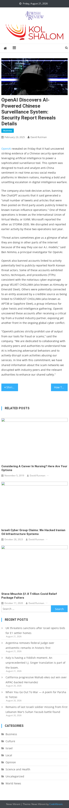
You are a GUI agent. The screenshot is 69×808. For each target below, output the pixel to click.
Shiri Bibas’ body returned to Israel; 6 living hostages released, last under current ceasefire (12, 387)
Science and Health (18, 769)
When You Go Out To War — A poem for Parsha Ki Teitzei (36, 694)
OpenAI (6, 148)
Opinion (11, 762)
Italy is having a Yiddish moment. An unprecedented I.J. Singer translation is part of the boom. (35, 662)
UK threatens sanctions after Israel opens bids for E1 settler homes (35, 630)
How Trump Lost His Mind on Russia (60, 387)
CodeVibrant (55, 804)
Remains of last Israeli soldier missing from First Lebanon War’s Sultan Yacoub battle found (36, 709)
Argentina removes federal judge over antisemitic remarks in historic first (30, 645)
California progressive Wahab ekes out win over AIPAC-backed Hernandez (36, 679)
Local (9, 755)
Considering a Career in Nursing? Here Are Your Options (34, 468)
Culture (10, 741)
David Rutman (38, 137)
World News (13, 783)
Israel (9, 748)
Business (7, 130)
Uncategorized (15, 776)
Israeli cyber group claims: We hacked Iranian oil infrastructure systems (33, 532)
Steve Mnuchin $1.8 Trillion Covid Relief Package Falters (29, 595)
